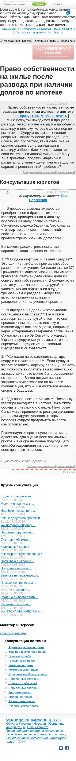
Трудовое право (19, 692)
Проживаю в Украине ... (17, 561)
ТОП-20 (53, 720)
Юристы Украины (18, 723)
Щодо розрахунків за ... (17, 496)
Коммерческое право (23, 669)
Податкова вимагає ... (16, 568)
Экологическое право (23, 705)
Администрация (17, 720)
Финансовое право (21, 701)
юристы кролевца (13, 633)
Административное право (26, 647)
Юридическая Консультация (27, 674)
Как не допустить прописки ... (22, 518)
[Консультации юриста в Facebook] (67, 748)
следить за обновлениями (39, 172)
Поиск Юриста (37, 727)
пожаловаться (65, 172)
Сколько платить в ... (16, 604)
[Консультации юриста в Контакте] (61, 748)
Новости (40, 723)
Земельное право (20, 665)
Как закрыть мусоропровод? (21, 554)
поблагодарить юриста (41, 466)
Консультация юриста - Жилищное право (30, 40)
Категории (38, 720)
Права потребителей (22, 683)
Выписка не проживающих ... (21, 575)
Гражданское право (21, 660)
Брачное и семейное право (27, 651)
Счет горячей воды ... (16, 539)
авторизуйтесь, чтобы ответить (41, 116)
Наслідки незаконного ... (18, 510)
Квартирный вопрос (15, 546)
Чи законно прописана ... (18, 582)
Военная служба (19, 656)
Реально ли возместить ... (19, 597)
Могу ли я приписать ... (17, 503)
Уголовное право (20, 696)
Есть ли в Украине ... (16, 590)
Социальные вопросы (23, 687)
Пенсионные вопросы (23, 678)
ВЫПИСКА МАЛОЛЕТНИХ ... (22, 611)
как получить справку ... (18, 525)
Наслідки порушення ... (17, 532)
